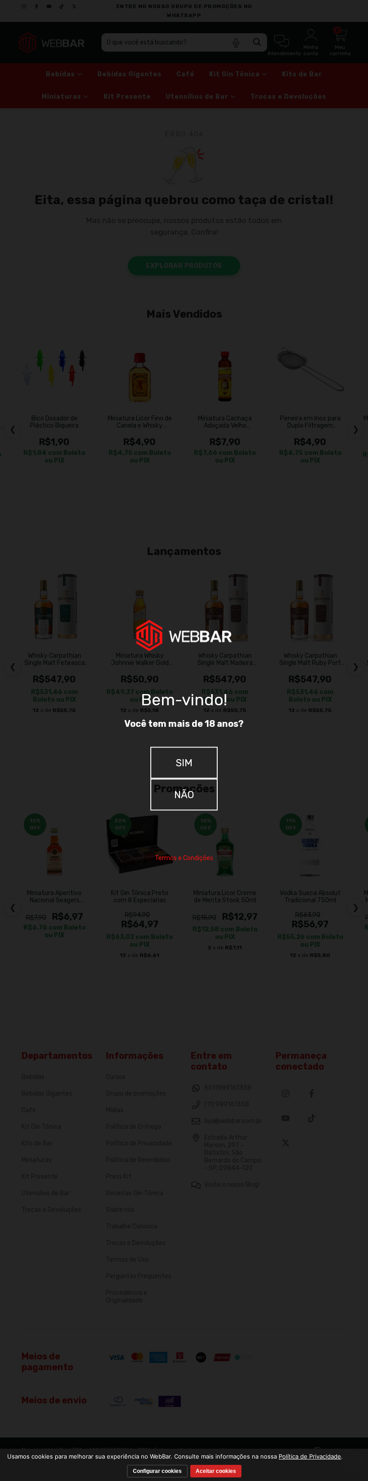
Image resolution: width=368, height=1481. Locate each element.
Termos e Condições (184, 857)
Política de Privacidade (310, 1456)
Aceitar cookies (216, 1471)
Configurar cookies (157, 1471)
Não (184, 794)
